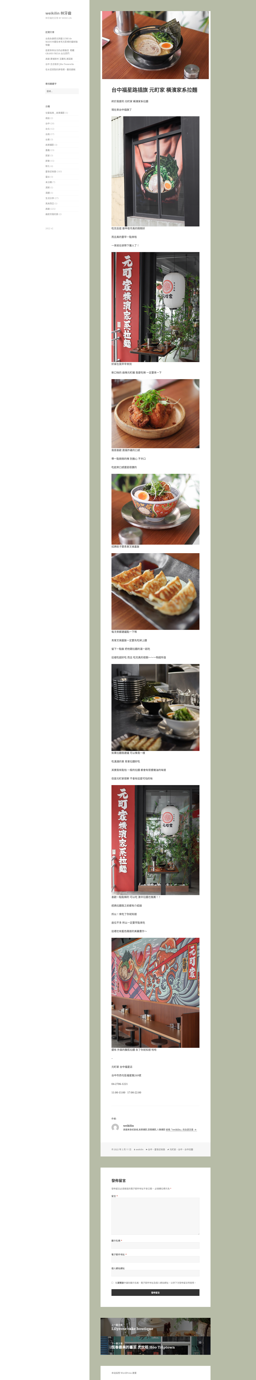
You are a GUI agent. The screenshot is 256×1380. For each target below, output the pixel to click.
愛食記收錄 (50, 171)
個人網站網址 (118, 1268)
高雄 (47, 208)
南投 (47, 118)
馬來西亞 (49, 203)
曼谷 (47, 176)
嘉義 (47, 150)
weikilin (139, 1149)
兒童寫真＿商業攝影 (55, 112)
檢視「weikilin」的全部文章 (180, 1129)
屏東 (47, 160)
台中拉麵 (189, 1149)
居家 (47, 155)
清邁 (47, 192)
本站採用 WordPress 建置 (124, 1372)
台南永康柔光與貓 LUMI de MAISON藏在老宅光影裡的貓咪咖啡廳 (61, 41)
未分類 (48, 182)
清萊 (47, 187)
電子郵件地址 (119, 1254)
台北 (47, 128)
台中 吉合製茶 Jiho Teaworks (59, 64)
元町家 (173, 1149)
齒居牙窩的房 (51, 214)
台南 (47, 134)
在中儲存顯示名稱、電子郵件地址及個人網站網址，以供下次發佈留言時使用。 (155, 1282)
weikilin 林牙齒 (58, 13)
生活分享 (49, 198)
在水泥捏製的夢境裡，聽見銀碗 (60, 69)
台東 (47, 139)
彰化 (47, 166)
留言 (114, 1196)
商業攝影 (49, 144)
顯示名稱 (116, 1240)
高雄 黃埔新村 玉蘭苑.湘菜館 (59, 58)
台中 (47, 123)
